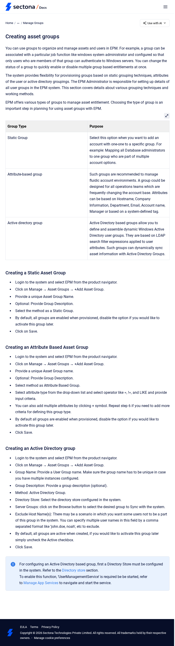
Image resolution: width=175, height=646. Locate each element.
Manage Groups (33, 23)
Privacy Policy (50, 627)
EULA (23, 627)
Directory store (73, 570)
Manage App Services (40, 583)
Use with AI (154, 23)
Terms (34, 627)
